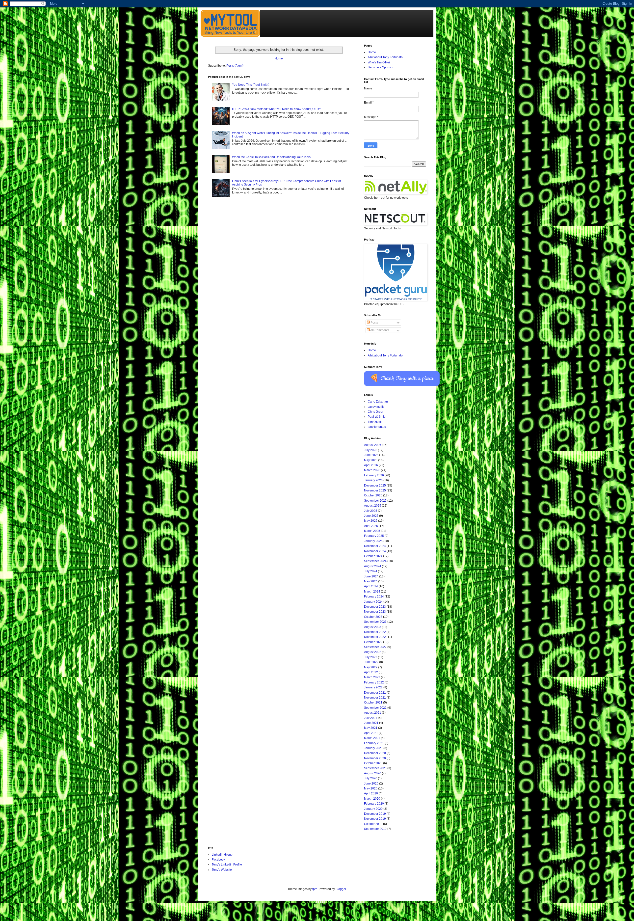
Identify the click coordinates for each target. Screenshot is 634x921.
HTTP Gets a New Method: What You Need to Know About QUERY (276, 109)
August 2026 (372, 445)
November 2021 (375, 697)
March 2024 (372, 591)
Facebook (218, 859)
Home (279, 58)
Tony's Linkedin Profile (227, 864)
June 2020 (371, 783)
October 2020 (373, 763)
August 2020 (372, 773)
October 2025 (373, 495)
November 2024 (375, 551)
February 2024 (374, 596)
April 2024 (371, 586)
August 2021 (372, 712)
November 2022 (375, 637)
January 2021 (373, 748)
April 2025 (371, 526)
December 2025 (375, 485)
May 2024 (370, 581)
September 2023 (375, 621)
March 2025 (372, 531)
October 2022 (373, 642)
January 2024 (373, 601)
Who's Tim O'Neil (379, 62)
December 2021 (375, 692)
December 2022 (375, 632)
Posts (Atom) (234, 65)
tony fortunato (377, 427)
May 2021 (370, 728)
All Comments (379, 330)
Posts (374, 322)
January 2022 (373, 687)
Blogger (341, 889)
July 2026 (370, 450)
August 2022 (372, 652)
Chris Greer (375, 411)
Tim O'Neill (375, 422)
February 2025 (374, 536)
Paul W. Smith (377, 416)
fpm (314, 889)
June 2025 (371, 515)
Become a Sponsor (381, 67)
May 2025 (370, 520)
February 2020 (374, 803)
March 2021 (372, 738)
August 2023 (372, 627)
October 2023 (373, 617)
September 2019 (375, 829)
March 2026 (372, 470)
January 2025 (373, 541)
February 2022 (374, 682)
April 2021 (371, 733)
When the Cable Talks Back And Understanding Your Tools (271, 157)
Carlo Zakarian (378, 401)
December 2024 (375, 546)
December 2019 (375, 813)
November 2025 (375, 490)
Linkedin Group (222, 854)
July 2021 (370, 718)
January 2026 (373, 480)
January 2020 (373, 809)
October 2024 (373, 556)
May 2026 (370, 460)
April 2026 (371, 465)
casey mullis (376, 406)
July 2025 (370, 511)
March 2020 (372, 798)
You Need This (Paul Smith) (250, 84)
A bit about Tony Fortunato (385, 57)
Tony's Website (222, 869)
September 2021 (375, 707)
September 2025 (375, 500)
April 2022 (371, 672)
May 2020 (370, 788)
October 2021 (373, 702)
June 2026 (371, 455)
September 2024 (375, 561)
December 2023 (375, 606)
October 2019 (373, 824)
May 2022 (370, 667)
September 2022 (375, 647)
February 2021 (374, 743)
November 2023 (375, 611)
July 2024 (370, 571)
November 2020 (375, 758)
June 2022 (371, 662)
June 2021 (371, 723)
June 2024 (371, 576)
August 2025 (372, 505)
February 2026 (374, 475)
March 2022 (372, 677)
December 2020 (375, 753)
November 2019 (375, 818)
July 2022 (370, 657)
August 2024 (372, 566)
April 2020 (371, 793)
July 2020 (370, 778)
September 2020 (375, 768)
